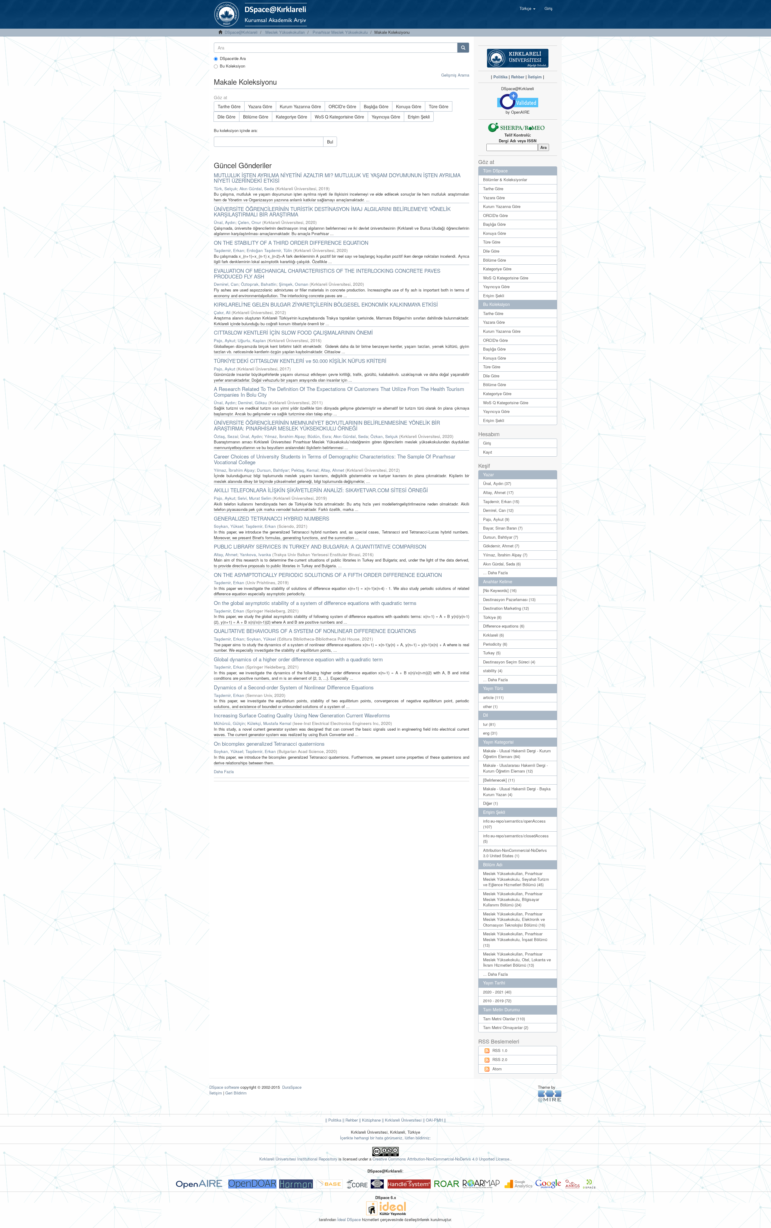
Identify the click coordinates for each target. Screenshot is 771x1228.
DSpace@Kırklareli (241, 32)
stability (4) (492, 670)
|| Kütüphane (369, 1120)
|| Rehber (349, 1120)
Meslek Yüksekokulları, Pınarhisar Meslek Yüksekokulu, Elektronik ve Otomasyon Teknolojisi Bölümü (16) (514, 919)
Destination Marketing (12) (506, 608)
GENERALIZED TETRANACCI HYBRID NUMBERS (271, 518)
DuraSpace (291, 1087)
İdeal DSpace (349, 1219)
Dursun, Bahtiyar (273, 470)
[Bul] (463, 48)
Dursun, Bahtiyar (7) (500, 537)
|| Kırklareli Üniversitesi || (403, 1120)
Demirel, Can (226, 284)
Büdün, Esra (319, 436)
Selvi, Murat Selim (254, 498)
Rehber (517, 77)
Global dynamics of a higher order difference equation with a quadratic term (298, 659)
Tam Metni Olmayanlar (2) (505, 1027)
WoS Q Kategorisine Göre (339, 117)
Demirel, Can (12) (498, 510)
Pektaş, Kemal (304, 470)
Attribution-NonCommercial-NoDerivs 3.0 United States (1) (515, 853)
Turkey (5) (492, 653)
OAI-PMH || (435, 1120)
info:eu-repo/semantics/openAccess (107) (514, 824)
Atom (497, 1069)
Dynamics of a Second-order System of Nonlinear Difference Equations (294, 687)
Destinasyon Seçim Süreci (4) (509, 662)
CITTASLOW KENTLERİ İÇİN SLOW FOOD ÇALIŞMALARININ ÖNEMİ (293, 332)
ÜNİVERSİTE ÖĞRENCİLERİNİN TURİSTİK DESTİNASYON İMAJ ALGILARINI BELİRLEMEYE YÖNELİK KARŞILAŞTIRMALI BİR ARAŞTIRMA (332, 211)
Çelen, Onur (249, 222)
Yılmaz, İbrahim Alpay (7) (505, 555)
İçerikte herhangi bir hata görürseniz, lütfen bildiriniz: (385, 1138)
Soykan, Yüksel (228, 526)
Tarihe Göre (229, 106)
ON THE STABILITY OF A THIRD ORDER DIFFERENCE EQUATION (291, 242)
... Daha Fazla (495, 572)
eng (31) (490, 733)
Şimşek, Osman (293, 284)
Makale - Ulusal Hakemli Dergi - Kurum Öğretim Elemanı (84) (517, 753)
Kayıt (487, 452)
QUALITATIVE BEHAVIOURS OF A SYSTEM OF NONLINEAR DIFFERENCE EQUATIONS (315, 630)
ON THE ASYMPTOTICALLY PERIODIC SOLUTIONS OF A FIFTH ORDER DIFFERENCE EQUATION (328, 574)
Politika (500, 77)
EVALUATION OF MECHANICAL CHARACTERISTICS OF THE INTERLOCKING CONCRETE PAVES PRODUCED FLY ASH (327, 273)
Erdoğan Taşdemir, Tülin (269, 250)
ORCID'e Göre (342, 106)
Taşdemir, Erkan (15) (501, 501)
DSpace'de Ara (233, 58)
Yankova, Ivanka (255, 554)
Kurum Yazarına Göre (300, 106)
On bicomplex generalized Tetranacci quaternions (269, 743)
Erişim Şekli (419, 117)
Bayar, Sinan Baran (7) (503, 528)
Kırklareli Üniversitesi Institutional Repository (298, 1159)
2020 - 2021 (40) (497, 992)
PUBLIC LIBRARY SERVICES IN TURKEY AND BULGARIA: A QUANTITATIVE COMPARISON (320, 546)
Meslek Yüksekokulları (285, 32)
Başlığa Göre (376, 106)
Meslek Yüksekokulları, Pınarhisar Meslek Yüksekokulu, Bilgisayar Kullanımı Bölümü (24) (512, 899)
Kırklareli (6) (493, 635)
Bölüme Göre (255, 117)
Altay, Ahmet (332, 470)
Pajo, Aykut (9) (496, 519)
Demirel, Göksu (252, 402)
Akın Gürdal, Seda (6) (502, 564)
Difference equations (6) (503, 626)
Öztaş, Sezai (226, 436)
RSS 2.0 (499, 1059)
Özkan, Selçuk (384, 436)
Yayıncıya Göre (386, 117)
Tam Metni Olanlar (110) (504, 1019)
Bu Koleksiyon (232, 66)
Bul (330, 142)
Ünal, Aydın (225, 222)
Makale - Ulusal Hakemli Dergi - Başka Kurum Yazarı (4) (517, 791)
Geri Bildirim (236, 1093)
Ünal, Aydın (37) (497, 483)
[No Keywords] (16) (500, 590)
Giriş (487, 443)
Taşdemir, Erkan (229, 250)
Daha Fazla (224, 771)
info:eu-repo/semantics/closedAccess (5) (516, 838)
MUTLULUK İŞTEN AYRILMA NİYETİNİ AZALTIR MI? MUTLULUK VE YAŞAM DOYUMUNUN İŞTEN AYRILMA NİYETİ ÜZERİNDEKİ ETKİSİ (337, 177)
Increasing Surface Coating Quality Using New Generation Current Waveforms (302, 715)
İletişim (535, 77)
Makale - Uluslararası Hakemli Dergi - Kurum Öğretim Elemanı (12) (515, 768)
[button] (527, 8)
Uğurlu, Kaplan (252, 340)
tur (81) (489, 724)
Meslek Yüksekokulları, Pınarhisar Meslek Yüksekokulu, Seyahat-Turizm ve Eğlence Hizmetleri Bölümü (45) (516, 879)
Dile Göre (226, 117)
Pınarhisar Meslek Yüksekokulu (340, 32)
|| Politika (333, 1120)
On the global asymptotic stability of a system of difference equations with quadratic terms (315, 602)
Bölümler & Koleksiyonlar (505, 179)
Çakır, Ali (222, 312)
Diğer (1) (490, 803)
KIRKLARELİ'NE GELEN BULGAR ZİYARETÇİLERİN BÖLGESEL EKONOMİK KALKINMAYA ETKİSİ (326, 304)
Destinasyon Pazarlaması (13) (509, 599)
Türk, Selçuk (225, 188)
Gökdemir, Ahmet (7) (501, 546)
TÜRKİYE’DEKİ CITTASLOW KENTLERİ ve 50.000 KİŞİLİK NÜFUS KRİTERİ (300, 360)
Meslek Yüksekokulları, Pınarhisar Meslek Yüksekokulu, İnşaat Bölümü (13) (515, 939)
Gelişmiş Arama (455, 75)
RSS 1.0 (499, 1050)
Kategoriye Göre (291, 117)
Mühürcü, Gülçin (229, 723)
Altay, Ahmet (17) (498, 492)
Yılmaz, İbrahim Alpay (284, 436)
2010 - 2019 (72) (497, 1000)
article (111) (493, 697)
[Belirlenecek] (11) (499, 780)
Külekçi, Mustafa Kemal (269, 723)
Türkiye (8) (492, 617)
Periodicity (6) (495, 644)
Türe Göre (438, 106)
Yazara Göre (260, 106)
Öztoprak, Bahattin (258, 284)
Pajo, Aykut (224, 340)
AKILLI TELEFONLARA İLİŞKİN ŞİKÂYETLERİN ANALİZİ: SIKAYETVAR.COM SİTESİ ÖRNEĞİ (321, 490)
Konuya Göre (408, 106)
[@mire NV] (550, 1096)
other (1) (490, 706)
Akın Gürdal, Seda (256, 188)
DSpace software (224, 1087)
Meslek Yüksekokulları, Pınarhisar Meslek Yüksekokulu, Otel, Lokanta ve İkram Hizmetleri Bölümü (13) (517, 959)
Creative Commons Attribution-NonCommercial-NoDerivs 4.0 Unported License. (441, 1159)
